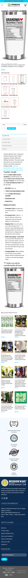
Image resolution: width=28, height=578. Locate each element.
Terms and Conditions (7, 536)
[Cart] (25, 5)
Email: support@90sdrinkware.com (10, 512)
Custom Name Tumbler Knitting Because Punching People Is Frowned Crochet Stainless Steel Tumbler (20, 332)
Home (2, 63)
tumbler (21, 170)
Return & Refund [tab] (7, 145)
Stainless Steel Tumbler (11, 63)
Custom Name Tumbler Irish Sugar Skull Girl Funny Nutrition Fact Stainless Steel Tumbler (7, 408)
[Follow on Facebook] (2, 498)
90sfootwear (8, 570)
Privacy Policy (5, 530)
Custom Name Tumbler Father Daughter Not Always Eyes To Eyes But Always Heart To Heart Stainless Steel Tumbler (20, 383)
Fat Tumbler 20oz (21, 83)
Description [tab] (5, 135)
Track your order (5, 542)
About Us (3, 528)
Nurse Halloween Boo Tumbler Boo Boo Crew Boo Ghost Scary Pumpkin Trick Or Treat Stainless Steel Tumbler (7, 358)
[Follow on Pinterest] (7, 498)
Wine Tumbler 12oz (5, 83)
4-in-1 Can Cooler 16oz (5, 106)
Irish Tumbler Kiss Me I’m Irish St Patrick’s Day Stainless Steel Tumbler (20, 407)
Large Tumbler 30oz (5, 118)
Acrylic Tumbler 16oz (13, 95)
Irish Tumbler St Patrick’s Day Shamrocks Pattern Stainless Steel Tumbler (7, 331)
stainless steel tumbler (12, 170)
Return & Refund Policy (7, 533)
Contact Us (4, 544)
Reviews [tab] (4, 149)
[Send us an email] (5, 498)
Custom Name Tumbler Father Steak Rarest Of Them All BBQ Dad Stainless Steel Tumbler (20, 357)
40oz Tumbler (13, 106)
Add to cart (11, 128)
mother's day (14, 168)
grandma (15, 166)
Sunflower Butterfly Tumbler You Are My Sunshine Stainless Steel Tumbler (6, 382)
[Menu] (2, 5)
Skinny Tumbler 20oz (13, 83)
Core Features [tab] (6, 139)
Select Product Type (5, 72)
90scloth (5, 568)
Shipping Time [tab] (6, 142)
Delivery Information (6, 539)
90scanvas (11, 568)
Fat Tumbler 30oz (4, 95)
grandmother (7, 168)
